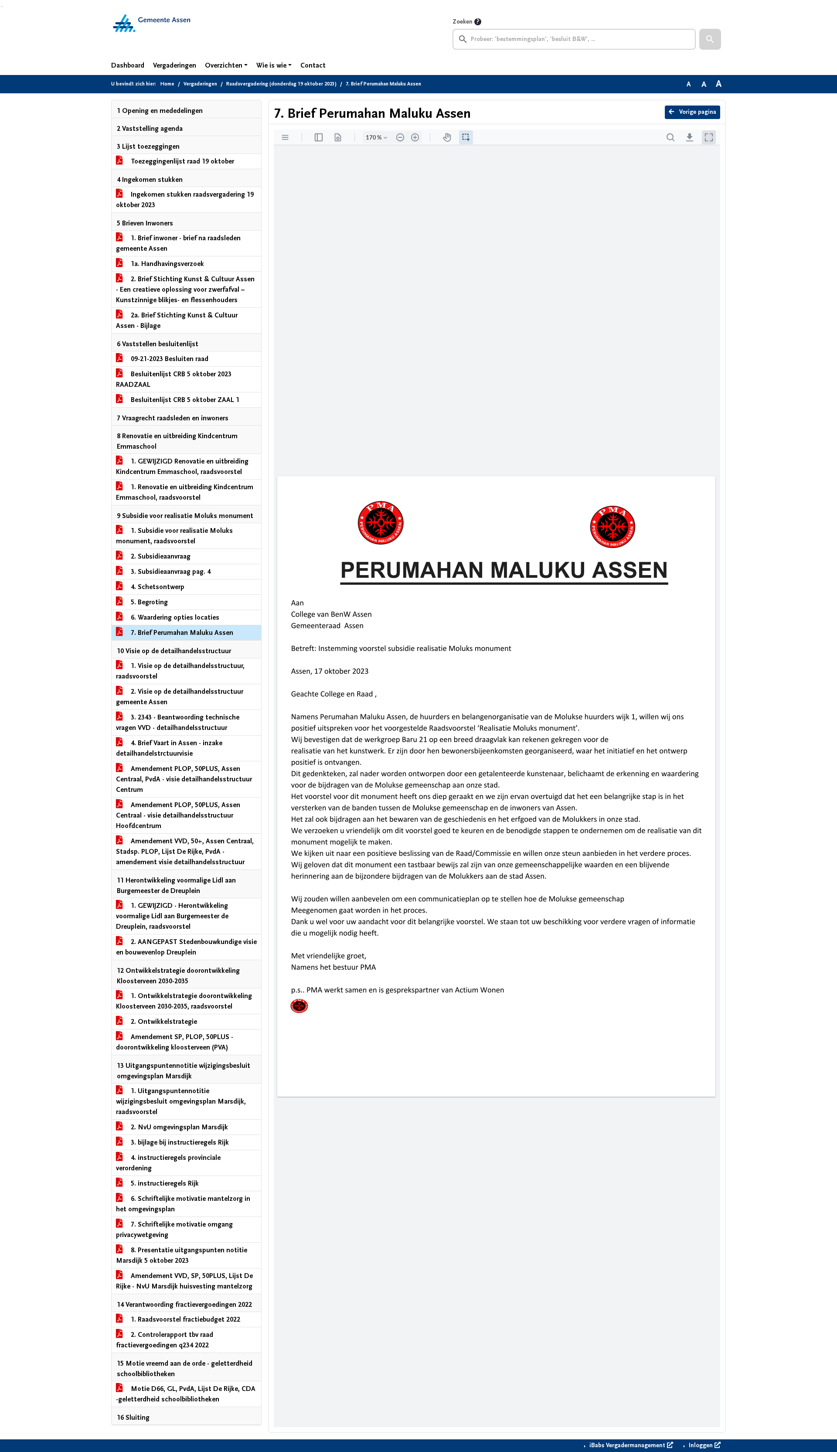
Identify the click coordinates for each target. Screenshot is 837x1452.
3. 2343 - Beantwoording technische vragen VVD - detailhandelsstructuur (177, 722)
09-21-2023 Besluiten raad (168, 359)
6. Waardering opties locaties (174, 617)
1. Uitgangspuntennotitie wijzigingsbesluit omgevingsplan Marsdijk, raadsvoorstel (181, 1101)
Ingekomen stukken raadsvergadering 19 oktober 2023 (185, 200)
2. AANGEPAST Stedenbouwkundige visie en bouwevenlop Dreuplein (186, 947)
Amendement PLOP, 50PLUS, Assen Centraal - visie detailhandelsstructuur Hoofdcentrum (178, 815)
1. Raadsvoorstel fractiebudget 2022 (184, 1319)
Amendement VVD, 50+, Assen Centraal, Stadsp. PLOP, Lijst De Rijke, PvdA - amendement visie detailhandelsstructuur (185, 851)
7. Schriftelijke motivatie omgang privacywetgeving (174, 1229)
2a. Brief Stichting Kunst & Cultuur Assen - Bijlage (177, 320)
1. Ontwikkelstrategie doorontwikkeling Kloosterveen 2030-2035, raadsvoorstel (184, 1001)
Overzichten (223, 65)
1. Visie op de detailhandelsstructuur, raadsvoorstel (180, 671)
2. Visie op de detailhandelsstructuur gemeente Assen (179, 697)
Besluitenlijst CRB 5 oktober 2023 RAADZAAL (173, 379)
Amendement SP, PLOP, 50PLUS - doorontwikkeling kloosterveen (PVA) (174, 1042)
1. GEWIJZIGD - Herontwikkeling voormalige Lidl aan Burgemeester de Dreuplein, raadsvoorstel (172, 916)
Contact (313, 65)
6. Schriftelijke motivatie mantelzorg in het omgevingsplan (183, 1204)
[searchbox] (574, 39)
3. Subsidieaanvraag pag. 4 (170, 572)
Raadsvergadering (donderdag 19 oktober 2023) (281, 84)
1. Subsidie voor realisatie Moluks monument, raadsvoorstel (174, 536)
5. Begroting (148, 602)
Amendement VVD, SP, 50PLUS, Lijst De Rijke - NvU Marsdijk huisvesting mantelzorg (184, 1281)
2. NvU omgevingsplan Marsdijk (178, 1127)
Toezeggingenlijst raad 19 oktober (181, 161)
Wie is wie (271, 65)
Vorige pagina (696, 112)
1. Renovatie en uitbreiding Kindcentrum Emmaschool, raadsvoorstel (184, 492)
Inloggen (701, 1445)
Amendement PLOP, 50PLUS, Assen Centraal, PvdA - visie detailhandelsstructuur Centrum (184, 779)
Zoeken (463, 21)
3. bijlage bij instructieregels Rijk (179, 1142)
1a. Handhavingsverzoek (166, 264)
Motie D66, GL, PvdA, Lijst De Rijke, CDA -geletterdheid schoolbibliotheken (185, 1394)
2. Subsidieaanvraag (160, 556)
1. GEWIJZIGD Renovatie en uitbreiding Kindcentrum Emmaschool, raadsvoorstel (182, 466)
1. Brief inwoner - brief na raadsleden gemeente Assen (178, 243)
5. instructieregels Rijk (164, 1183)
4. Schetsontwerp (156, 587)
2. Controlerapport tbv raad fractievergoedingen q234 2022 (164, 1340)
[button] (710, 39)
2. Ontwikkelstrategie (163, 1022)
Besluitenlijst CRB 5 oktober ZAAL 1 (184, 400)
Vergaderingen (174, 65)
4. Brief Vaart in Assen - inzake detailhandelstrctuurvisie (169, 748)
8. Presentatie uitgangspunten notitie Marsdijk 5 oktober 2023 (181, 1255)
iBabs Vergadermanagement (627, 1445)
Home (167, 84)
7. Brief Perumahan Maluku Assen (181, 633)
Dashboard (127, 65)
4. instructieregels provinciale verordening (168, 1163)
